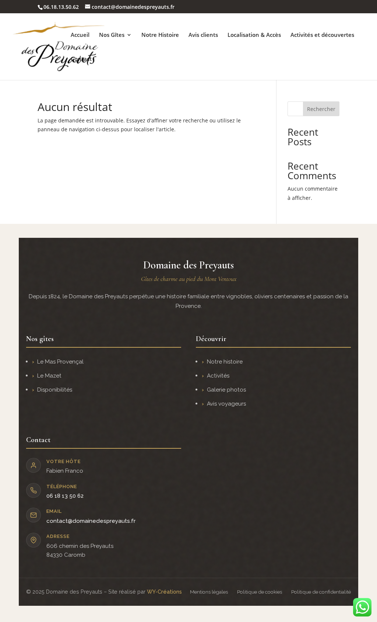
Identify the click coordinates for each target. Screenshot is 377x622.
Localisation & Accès (254, 35)
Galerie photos (226, 389)
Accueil (80, 35)
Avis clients (203, 35)
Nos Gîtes (111, 35)
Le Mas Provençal (60, 361)
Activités (218, 375)
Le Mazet (49, 375)
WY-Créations (164, 591)
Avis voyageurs (226, 403)
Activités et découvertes (322, 35)
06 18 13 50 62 (65, 496)
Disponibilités (54, 389)
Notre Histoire (160, 35)
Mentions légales (209, 592)
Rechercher (321, 108)
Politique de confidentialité (321, 592)
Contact (81, 59)
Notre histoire (225, 361)
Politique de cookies (259, 592)
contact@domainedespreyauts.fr (90, 521)
